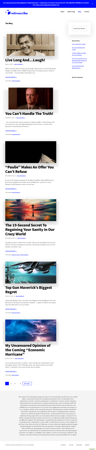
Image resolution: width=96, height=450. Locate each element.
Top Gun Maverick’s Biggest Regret (28, 289)
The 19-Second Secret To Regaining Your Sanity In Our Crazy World (30, 229)
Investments (15, 375)
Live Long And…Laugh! (25, 59)
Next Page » (27, 384)
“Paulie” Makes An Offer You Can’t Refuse (29, 169)
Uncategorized (16, 80)
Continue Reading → (11, 77)
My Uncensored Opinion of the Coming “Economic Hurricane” (27, 350)
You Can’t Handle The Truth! (29, 113)
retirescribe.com (16, 12)
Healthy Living (16, 254)
